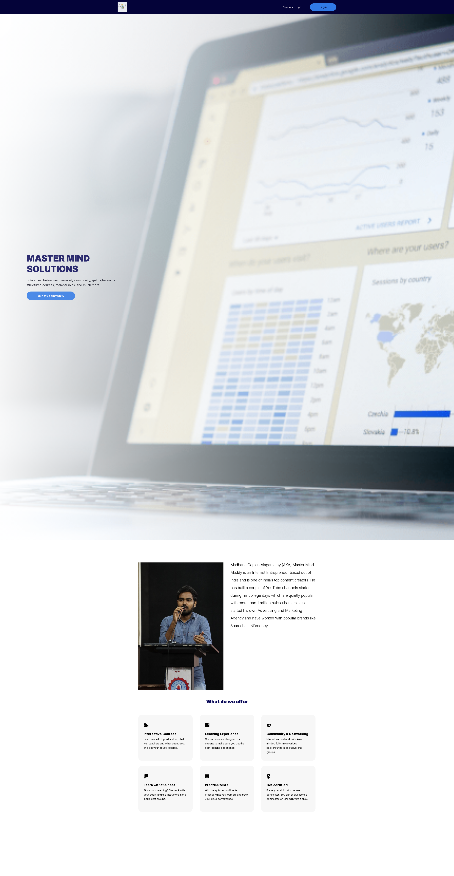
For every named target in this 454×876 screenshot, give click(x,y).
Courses (288, 7)
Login (323, 7)
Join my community (50, 296)
